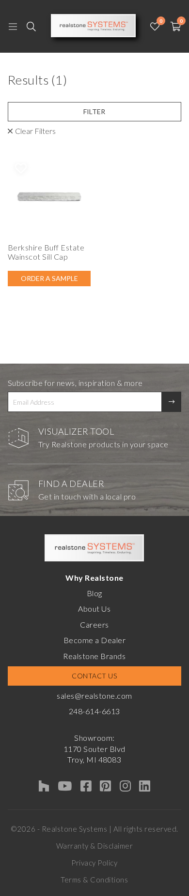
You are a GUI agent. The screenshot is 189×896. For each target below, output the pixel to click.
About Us (94, 608)
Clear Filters (35, 130)
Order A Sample (49, 278)
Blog (94, 593)
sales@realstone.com (94, 695)
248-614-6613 (94, 711)
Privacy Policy (94, 862)
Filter (94, 111)
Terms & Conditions (94, 879)
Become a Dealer (94, 640)
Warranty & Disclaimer (94, 845)
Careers (94, 624)
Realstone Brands (94, 656)
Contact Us (94, 676)
